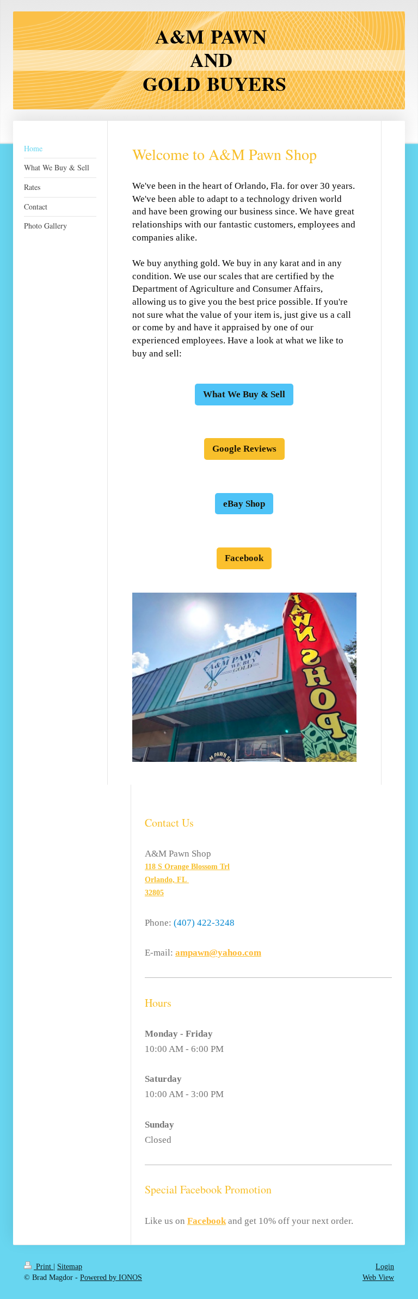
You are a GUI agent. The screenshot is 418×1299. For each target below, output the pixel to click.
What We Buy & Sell (244, 394)
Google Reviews (244, 449)
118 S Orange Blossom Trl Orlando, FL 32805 (187, 879)
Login (385, 1267)
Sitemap (69, 1267)
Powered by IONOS (111, 1277)
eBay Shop (244, 503)
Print (43, 1267)
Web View (378, 1277)
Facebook (244, 558)
